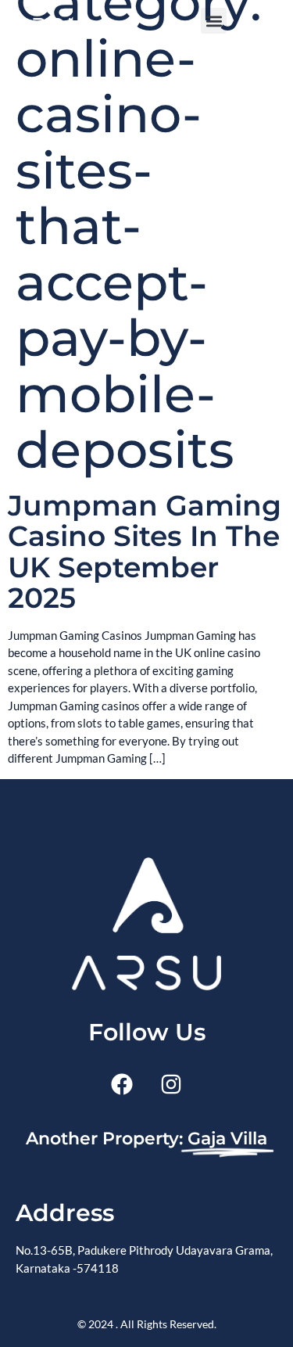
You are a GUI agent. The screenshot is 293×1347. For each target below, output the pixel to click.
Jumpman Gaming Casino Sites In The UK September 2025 (144, 552)
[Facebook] (122, 1084)
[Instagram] (171, 1084)
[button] (214, 21)
